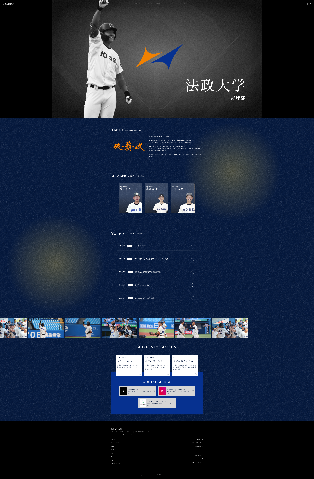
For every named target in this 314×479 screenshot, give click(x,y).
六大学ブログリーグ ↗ (197, 462)
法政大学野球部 (8, 4)
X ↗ (201, 458)
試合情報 (150, 4)
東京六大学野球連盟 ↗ (197, 443)
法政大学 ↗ (200, 439)
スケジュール (176, 4)
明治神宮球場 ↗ (199, 446)
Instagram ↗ (199, 455)
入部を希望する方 (115, 463)
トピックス (166, 4)
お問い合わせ (186, 4)
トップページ (114, 439)
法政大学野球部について (138, 4)
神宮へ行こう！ (115, 460)
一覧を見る (140, 176)
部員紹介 (158, 4)
